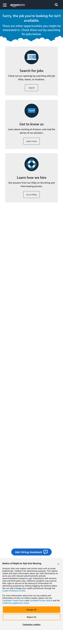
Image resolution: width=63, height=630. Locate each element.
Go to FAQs (31, 194)
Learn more (31, 141)
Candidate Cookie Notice (13, 600)
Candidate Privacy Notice (40, 600)
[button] (5, 5)
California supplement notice (15, 603)
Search (32, 87)
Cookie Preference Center (13, 590)
